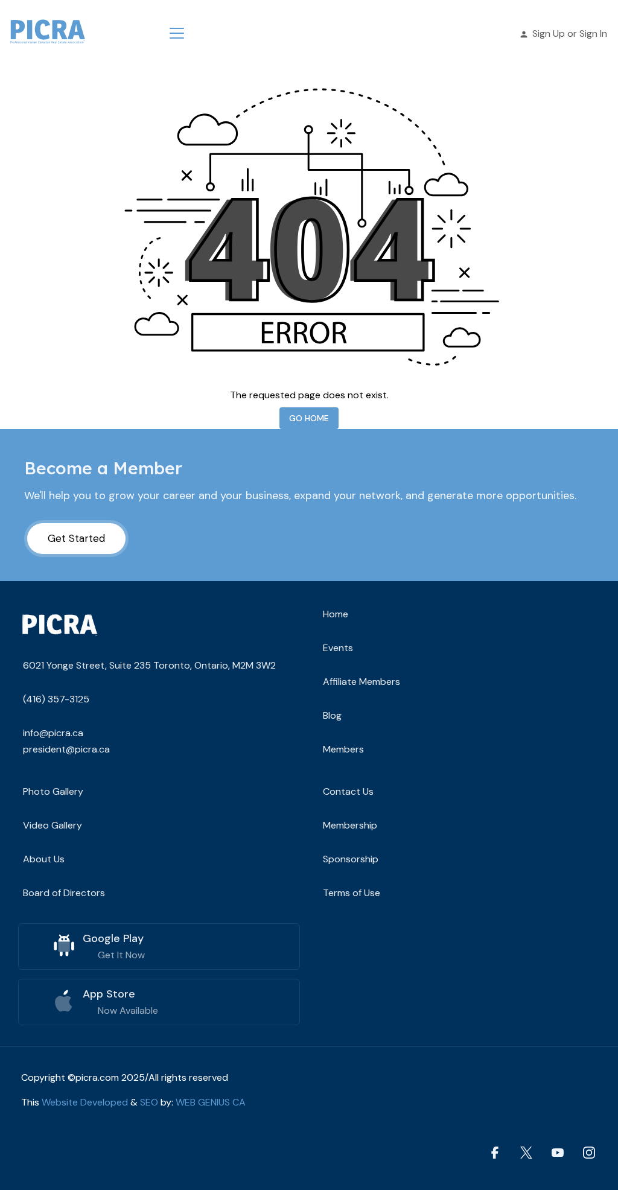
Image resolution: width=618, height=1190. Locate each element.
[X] (526, 1152)
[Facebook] (495, 1152)
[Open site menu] (177, 33)
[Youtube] (558, 1152)
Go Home (309, 418)
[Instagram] (589, 1152)
